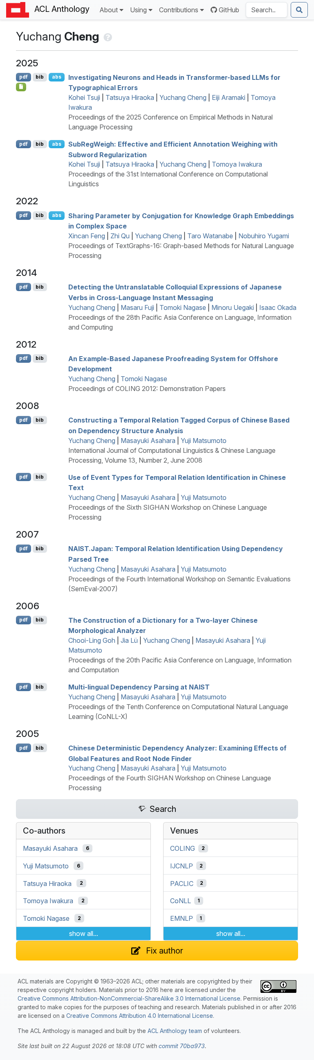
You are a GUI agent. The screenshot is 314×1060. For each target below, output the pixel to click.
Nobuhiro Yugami (263, 236)
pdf (23, 77)
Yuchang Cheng (182, 97)
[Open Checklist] (21, 87)
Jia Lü (129, 640)
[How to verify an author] (107, 36)
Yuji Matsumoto (204, 440)
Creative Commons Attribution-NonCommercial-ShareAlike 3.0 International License (129, 998)
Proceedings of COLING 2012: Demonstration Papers (147, 388)
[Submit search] (299, 10)
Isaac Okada (277, 307)
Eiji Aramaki (228, 97)
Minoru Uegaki (232, 307)
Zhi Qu (120, 236)
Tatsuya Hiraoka (129, 97)
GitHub (229, 10)
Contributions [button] (178, 10)
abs (56, 77)
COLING (182, 848)
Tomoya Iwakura (237, 164)
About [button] (108, 10)
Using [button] (138, 10)
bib (40, 77)
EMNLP (181, 918)
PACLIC (181, 883)
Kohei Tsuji (84, 97)
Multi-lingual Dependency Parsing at (139, 687)
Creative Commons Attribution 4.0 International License (139, 1015)
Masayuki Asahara (148, 440)
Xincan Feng (86, 236)
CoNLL (180, 901)
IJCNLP (181, 866)
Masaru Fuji (137, 307)
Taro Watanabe (210, 236)
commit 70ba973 (182, 1045)
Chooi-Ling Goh (91, 640)
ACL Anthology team (175, 1030)
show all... (83, 933)
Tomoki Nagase (182, 307)
